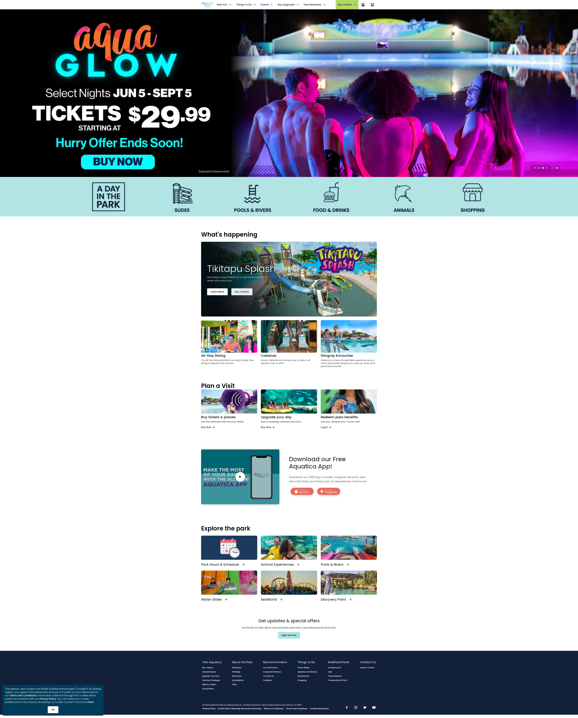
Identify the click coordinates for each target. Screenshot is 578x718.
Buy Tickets (242, 291)
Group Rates (208, 689)
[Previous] (535, 168)
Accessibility (238, 680)
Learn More (217, 291)
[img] (347, 708)
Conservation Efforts (337, 680)
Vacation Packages (211, 680)
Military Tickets (209, 684)
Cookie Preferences (319, 708)
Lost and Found (270, 667)
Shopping (302, 680)
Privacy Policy (47, 699)
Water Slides (303, 667)
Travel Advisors (335, 676)
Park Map (236, 672)
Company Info (334, 667)
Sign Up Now (289, 635)
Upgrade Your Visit (210, 676)
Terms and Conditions (23, 695)
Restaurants (303, 676)
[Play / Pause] (557, 168)
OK (53, 709)
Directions (237, 676)
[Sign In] (363, 4)
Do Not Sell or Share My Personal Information (239, 708)
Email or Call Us (367, 667)
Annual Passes (209, 672)
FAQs (234, 684)
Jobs (330, 672)
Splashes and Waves (307, 672)
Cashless (267, 680)
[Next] (546, 168)
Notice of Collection (274, 708)
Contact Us (268, 676)
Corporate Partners (272, 672)
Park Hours (237, 667)
